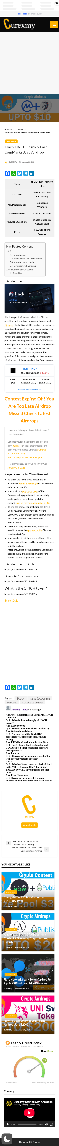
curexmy (13, 162)
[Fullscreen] (51, 1124)
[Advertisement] (29, 63)
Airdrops (22, 130)
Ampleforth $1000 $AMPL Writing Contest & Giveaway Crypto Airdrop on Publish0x (28, 938)
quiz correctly (34, 530)
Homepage (9, 130)
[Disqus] (29, 742)
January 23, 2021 (16, 467)
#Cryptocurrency (16, 453)
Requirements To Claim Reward (28, 258)
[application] (29, 1112)
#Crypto (41, 449)
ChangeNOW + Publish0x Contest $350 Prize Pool (25, 899)
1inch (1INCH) (29, 368)
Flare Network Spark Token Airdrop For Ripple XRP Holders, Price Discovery (28, 981)
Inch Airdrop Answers (32, 702)
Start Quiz (17, 273)
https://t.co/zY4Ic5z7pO (29, 457)
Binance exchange (28, 483)
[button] (7, 1138)
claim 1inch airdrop (40, 698)
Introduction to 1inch (24, 262)
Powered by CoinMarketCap (29, 389)
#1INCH (17, 445)
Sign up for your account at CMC (33, 502)
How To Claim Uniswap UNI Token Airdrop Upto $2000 (24, 1022)
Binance (9, 324)
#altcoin (12, 457)
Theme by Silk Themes (29, 1142)
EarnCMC (12, 702)
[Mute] (46, 1124)
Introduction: (20, 255)
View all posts (29, 825)
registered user (30, 491)
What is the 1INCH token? (21, 269)
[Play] (7, 1124)
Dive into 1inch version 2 (25, 266)
